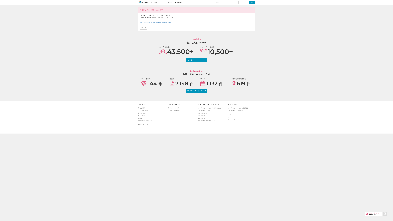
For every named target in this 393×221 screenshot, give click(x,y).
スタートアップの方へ (204, 110)
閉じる (143, 28)
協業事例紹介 (201, 115)
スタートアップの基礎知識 (235, 110)
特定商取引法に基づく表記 (145, 121)
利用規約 (140, 118)
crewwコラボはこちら (195, 91)
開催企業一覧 (201, 118)
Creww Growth (174, 108)
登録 (251, 2)
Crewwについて (157, 2)
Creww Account (234, 118)
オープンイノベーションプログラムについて (210, 108)
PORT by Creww (174, 110)
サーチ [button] (169, 2)
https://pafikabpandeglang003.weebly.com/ (155, 22)
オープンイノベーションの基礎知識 (238, 108)
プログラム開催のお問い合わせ (206, 121)
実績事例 (179, 2)
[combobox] (227, 2)
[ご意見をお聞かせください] (374, 214)
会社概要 (142, 108)
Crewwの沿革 (143, 110)
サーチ (190, 60)
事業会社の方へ (202, 113)
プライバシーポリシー (145, 113)
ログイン (244, 2)
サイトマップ (142, 115)
